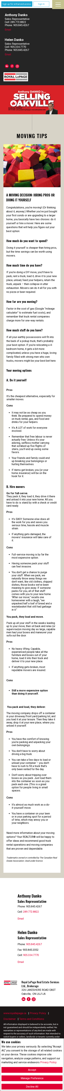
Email (8, 29)
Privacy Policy (48, 1062)
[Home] (15, 76)
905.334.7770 (31, 955)
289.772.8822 (31, 911)
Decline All (32, 1086)
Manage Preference (32, 1078)
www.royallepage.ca (14, 1013)
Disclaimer (9, 1019)
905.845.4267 (34, 944)
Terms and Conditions (31, 1019)
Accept (32, 1069)
